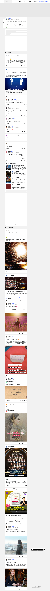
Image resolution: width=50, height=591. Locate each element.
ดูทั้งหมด (16, 190)
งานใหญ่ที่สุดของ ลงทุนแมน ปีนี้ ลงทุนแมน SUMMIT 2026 (16, 478)
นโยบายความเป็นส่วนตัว (35, 588)
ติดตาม (10, 18)
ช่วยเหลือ (35, 586)
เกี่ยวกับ (32, 586)
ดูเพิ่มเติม (9, 63)
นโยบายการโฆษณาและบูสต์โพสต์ (36, 587)
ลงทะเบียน (46, 1)
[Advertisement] (25, 10)
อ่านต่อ (15, 76)
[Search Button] (4, 1)
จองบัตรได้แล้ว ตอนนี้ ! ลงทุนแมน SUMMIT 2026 (15, 291)
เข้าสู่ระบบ (41, 1)
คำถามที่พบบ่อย (39, 586)
